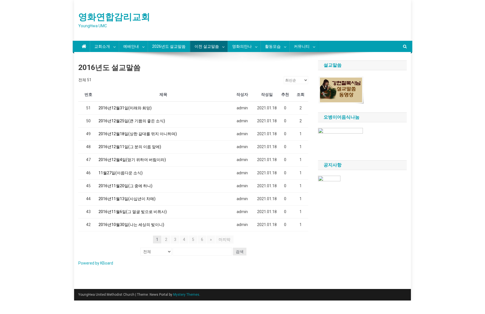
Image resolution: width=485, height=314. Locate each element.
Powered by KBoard (95, 263)
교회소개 (102, 46)
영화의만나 (242, 46)
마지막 (224, 239)
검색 (240, 251)
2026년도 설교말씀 (169, 46)
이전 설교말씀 (207, 46)
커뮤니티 (302, 46)
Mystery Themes (186, 295)
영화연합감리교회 (114, 17)
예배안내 (131, 46)
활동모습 (273, 46)
